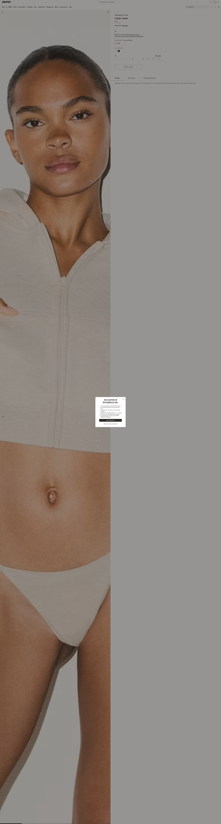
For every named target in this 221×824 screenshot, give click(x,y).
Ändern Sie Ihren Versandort (111, 424)
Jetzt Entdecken (110, 420)
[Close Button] (123, 399)
